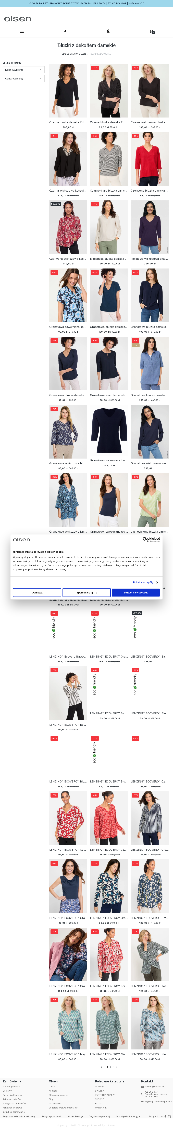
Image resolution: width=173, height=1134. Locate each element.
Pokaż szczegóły (143, 582)
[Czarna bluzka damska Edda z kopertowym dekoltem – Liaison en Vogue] (109, 91)
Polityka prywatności (52, 1116)
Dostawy (7, 1091)
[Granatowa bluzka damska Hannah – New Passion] (150, 295)
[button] (22, 32)
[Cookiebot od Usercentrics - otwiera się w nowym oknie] (145, 539)
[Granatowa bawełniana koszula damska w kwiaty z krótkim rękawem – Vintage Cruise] (68, 295)
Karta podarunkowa (12, 1107)
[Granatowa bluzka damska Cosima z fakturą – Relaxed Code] (109, 295)
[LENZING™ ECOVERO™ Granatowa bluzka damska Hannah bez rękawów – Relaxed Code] (68, 886)
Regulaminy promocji (99, 1116)
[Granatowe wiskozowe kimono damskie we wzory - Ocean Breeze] (68, 500)
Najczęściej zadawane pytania (156, 1101)
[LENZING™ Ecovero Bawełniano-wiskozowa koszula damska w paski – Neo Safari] (68, 631)
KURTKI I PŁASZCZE (105, 1095)
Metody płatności (11, 1086)
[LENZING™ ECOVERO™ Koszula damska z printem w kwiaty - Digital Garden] (150, 954)
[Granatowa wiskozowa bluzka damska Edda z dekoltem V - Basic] (109, 430)
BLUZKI (99, 1103)
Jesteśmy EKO (56, 1103)
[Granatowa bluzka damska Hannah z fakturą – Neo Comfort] (68, 363)
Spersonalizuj (85, 592)
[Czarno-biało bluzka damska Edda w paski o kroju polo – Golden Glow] (109, 159)
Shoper (111, 1125)
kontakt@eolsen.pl (154, 1086)
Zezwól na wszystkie (136, 592)
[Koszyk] (151, 32)
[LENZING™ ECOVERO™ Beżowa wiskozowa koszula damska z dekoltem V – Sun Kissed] (109, 687)
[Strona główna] (17, 18)
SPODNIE (99, 1099)
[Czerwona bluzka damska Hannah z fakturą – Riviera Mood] (150, 159)
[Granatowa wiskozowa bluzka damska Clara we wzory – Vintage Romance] (68, 432)
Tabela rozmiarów (12, 1099)
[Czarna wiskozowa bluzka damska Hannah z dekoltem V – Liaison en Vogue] (150, 91)
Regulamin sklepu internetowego (19, 1116)
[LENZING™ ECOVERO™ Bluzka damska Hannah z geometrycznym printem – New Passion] (68, 755)
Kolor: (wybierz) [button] (14, 69)
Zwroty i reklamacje (12, 1095)
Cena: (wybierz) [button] (14, 78)
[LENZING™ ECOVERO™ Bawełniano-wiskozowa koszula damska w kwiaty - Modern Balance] (150, 631)
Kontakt (53, 1091)
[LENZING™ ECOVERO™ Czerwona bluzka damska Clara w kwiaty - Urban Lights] (68, 818)
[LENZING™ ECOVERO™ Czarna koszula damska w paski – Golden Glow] (150, 755)
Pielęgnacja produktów (14, 1103)
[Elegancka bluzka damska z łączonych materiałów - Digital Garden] (109, 227)
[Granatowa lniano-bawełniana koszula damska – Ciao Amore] (150, 363)
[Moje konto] (108, 32)
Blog (51, 1099)
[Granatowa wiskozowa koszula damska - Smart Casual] (150, 432)
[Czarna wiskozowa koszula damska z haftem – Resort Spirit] (68, 159)
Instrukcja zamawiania (14, 1112)
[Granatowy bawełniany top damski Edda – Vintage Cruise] (109, 500)
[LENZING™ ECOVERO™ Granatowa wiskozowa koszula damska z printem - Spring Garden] (109, 631)
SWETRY (99, 1091)
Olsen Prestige (75, 1116)
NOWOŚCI (100, 1086)
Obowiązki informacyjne (128, 1116)
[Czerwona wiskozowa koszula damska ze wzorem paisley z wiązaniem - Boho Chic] (68, 227)
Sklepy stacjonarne (58, 1095)
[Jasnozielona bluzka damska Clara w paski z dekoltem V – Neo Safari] (150, 500)
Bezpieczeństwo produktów (63, 1107)
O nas (52, 1086)
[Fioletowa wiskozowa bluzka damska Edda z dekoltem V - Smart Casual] (150, 227)
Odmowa (37, 592)
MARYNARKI (101, 1107)
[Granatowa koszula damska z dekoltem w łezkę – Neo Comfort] (109, 363)
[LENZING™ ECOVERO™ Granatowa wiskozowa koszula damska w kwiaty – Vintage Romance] (68, 954)
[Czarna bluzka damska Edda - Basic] (68, 91)
